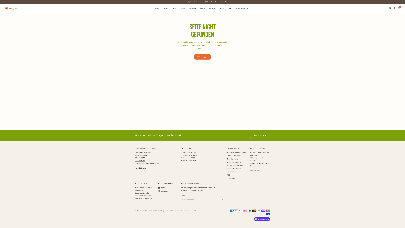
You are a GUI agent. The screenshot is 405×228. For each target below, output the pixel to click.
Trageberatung (232, 159)
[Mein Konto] (394, 8)
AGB (228, 175)
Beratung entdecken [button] (260, 135)
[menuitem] (157, 8)
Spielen (174, 8)
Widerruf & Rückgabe (235, 165)
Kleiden (165, 8)
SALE (230, 8)
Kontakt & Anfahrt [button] (141, 168)
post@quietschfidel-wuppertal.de (147, 163)
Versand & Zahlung (234, 162)
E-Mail (183, 195)
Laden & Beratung (242, 8)
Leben (183, 8)
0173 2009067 (140, 160)
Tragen (157, 8)
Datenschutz (231, 172)
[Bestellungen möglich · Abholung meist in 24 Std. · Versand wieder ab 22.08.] (202, 2)
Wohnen (202, 8)
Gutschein (212, 8)
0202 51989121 (140, 158)
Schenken (192, 8)
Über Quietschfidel (234, 156)
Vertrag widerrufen (234, 169)
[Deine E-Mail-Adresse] (222, 199)
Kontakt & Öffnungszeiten (236, 152)
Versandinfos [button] (255, 171)
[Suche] (390, 8)
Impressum (231, 178)
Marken (222, 8)
